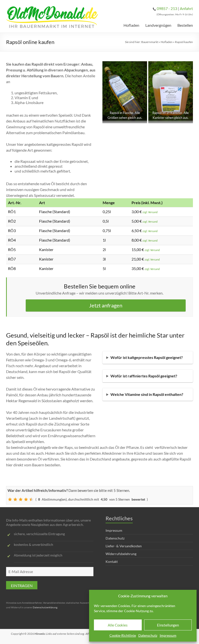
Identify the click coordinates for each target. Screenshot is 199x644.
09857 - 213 (167, 8)
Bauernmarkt (149, 42)
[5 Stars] (31, 499)
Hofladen (131, 25)
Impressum (168, 635)
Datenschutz (147, 635)
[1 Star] (10, 499)
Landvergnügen (158, 25)
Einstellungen (168, 625)
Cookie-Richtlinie (122, 635)
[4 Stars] (26, 499)
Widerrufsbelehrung (121, 554)
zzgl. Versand (150, 212)
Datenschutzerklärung (45, 607)
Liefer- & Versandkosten (124, 546)
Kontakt (112, 561)
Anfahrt (186, 8)
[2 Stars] (15, 499)
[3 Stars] (20, 499)
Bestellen (185, 25)
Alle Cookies (118, 625)
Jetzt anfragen (105, 305)
